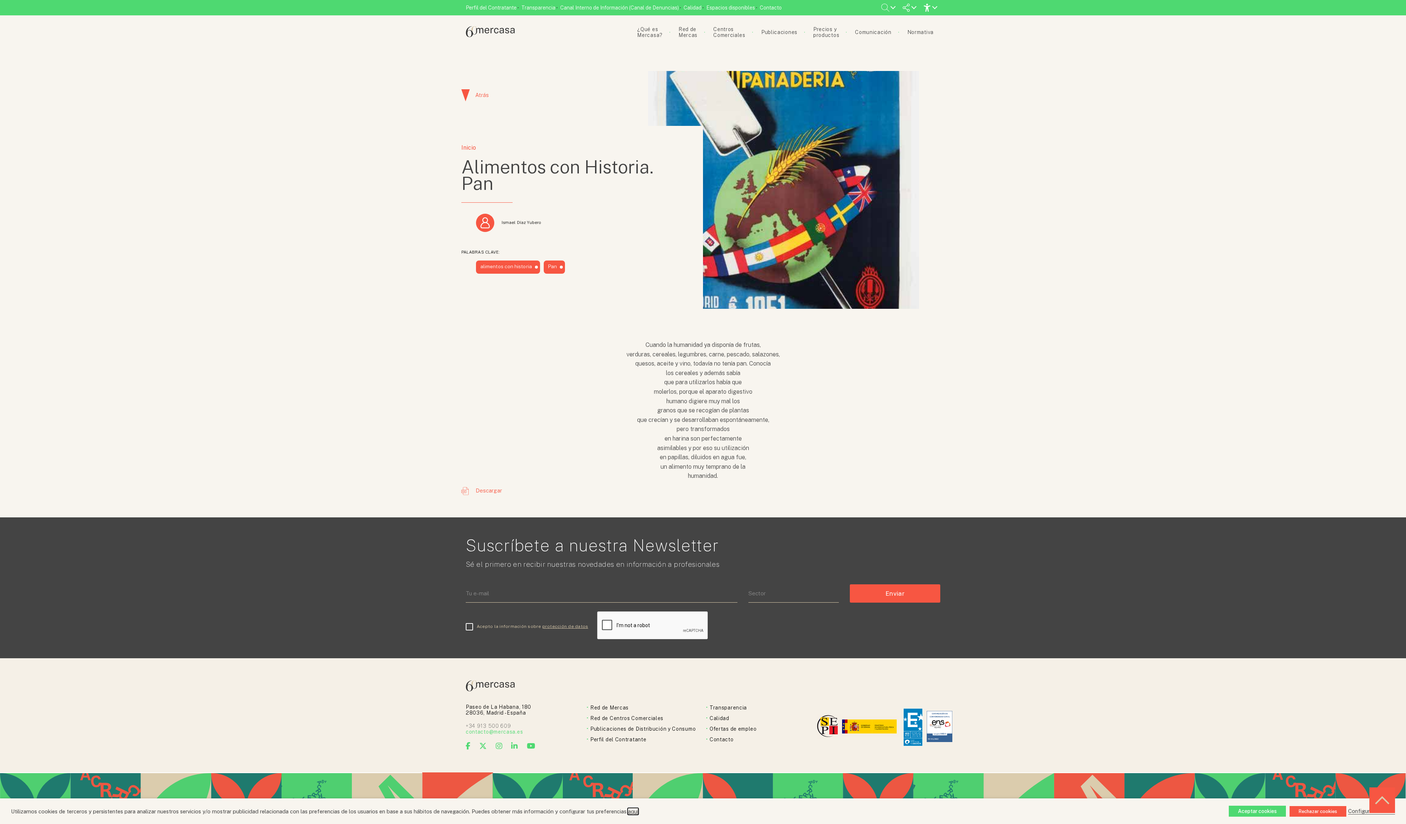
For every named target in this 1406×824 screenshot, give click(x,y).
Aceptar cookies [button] (1257, 811)
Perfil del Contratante (491, 8)
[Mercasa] (490, 35)
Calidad (693, 8)
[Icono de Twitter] (483, 746)
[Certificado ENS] (939, 727)
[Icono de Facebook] (468, 746)
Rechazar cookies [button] (1318, 811)
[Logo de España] (870, 727)
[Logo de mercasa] (829, 727)
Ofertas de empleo (733, 729)
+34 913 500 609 (488, 726)
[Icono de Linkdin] (514, 746)
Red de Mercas (609, 708)
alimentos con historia (506, 266)
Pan (552, 266)
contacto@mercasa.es (494, 732)
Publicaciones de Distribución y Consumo (643, 729)
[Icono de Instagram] (499, 746)
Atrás (482, 95)
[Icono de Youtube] (531, 746)
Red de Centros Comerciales (626, 718)
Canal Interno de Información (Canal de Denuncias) (619, 8)
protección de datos (565, 626)
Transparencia (538, 8)
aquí (633, 811)
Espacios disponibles (730, 8)
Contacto (771, 8)
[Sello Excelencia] (913, 727)
